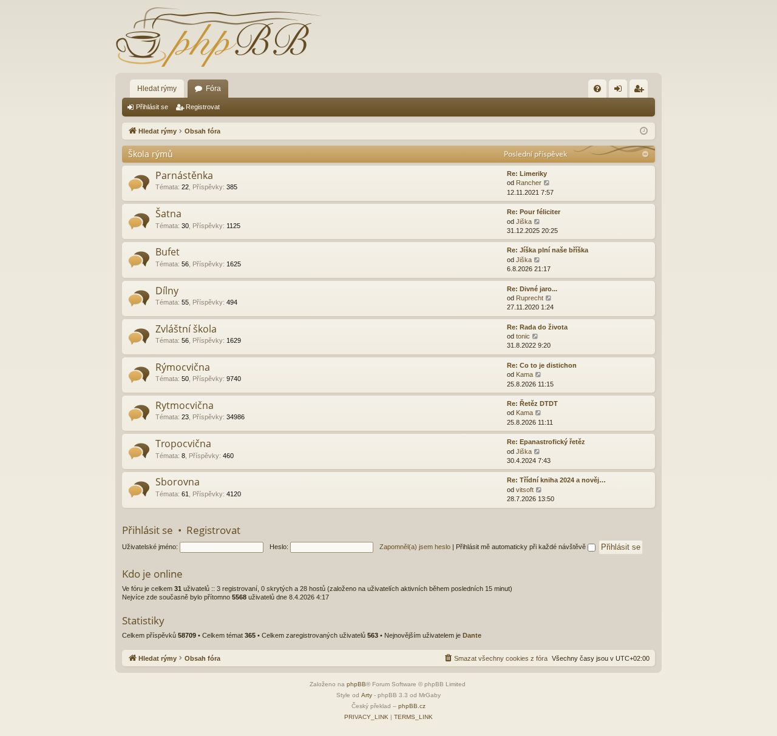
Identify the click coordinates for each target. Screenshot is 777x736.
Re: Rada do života (537, 327)
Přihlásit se (152, 106)
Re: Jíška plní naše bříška (547, 250)
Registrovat (203, 106)
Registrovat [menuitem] (641, 91)
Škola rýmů (150, 154)
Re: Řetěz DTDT (532, 403)
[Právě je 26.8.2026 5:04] (644, 131)
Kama (524, 374)
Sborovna (177, 481)
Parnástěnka (184, 175)
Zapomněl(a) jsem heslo (414, 546)
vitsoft (525, 489)
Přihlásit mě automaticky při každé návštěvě (522, 546)
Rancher (528, 182)
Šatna (168, 213)
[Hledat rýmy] (218, 36)
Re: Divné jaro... (532, 288)
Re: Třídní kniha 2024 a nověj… (556, 480)
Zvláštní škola (186, 329)
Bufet (167, 251)
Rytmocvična (184, 405)
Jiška (524, 221)
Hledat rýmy (157, 88)
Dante (472, 635)
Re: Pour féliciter (533, 211)
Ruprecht (529, 298)
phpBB (356, 684)
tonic (523, 336)
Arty (366, 695)
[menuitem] (597, 88)
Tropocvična (183, 443)
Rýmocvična (182, 367)
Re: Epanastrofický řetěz (546, 441)
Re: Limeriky (527, 173)
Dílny (166, 290)
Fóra (213, 88)
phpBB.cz (412, 706)
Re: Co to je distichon (542, 365)
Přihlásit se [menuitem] (620, 91)
